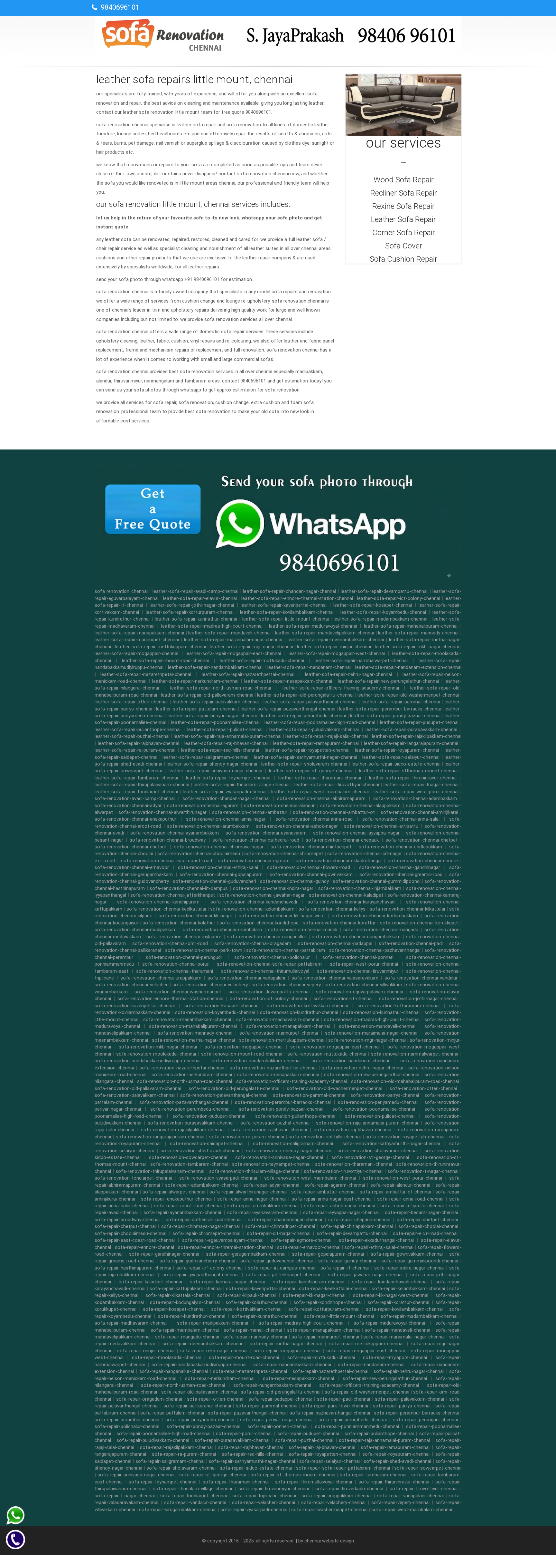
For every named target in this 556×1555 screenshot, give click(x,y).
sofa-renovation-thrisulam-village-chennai (254, 1171)
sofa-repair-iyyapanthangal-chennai (200, 1275)
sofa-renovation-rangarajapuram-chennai (160, 1137)
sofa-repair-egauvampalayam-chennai (223, 1240)
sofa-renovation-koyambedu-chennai (215, 1012)
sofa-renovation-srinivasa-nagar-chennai (279, 1157)
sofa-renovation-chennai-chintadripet (311, 847)
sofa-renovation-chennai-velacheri (132, 985)
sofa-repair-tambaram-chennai (373, 1475)
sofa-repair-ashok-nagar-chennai (339, 1206)
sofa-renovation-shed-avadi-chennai (200, 1151)
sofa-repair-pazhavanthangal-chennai (330, 1413)
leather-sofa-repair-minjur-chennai (334, 647)
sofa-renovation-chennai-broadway (168, 840)
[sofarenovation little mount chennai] (278, 34)
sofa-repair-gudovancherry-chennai (197, 1261)
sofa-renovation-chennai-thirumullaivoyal (265, 971)
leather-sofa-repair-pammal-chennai (401, 702)
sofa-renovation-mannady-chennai (195, 1033)
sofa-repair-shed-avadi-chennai (397, 1461)
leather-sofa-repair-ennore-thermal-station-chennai (297, 598)
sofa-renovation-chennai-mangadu (380, 929)
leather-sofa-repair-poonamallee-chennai (215, 722)
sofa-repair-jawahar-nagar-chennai (365, 1275)
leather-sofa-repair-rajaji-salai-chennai (326, 736)
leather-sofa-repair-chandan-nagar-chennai (289, 591)
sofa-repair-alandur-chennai (400, 1185)
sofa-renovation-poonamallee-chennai (373, 1109)
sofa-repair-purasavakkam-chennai (232, 1440)
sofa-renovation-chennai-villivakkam (363, 985)
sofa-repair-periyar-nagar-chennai (276, 1420)
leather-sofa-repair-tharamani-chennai (319, 778)
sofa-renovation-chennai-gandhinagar (399, 867)
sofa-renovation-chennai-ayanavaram (266, 833)
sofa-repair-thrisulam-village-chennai (192, 1489)
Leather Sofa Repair (403, 219)
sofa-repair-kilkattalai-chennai (177, 1295)
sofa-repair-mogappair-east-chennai (365, 1351)
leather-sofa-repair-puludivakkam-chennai (314, 729)
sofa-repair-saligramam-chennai (170, 1461)
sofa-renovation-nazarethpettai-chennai (273, 1068)
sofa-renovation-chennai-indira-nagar (273, 888)
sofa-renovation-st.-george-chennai (370, 1157)
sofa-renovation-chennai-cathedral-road (255, 840)
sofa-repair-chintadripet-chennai (280, 1226)
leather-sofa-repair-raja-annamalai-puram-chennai (228, 736)
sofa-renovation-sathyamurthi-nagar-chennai (391, 1143)
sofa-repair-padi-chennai (343, 1399)
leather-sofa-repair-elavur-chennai (200, 598)
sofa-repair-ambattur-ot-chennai (395, 1192)
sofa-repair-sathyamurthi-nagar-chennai (251, 1461)
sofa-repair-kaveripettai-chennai (260, 1288)
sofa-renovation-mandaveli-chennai (377, 1026)
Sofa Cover (403, 245)
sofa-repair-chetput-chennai (125, 1226)
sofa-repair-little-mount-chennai (339, 1316)
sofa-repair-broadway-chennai (127, 1219)
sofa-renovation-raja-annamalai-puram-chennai (367, 1123)
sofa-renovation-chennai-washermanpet (178, 992)
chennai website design (329, 1541)
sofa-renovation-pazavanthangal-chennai (183, 1102)
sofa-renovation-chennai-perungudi (184, 957)
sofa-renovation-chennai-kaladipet (346, 895)
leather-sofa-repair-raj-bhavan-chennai (226, 743)
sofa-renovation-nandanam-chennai (350, 1061)
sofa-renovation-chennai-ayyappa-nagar (356, 833)
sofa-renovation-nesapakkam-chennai (278, 1074)
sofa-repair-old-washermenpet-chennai (367, 1392)
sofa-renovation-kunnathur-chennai (381, 1012)
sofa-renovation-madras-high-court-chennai (372, 1019)
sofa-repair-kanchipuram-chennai (308, 1282)
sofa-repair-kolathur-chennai (256, 1302)
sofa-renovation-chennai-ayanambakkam (174, 833)
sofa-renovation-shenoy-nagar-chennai (288, 1151)
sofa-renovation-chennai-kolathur (179, 923)
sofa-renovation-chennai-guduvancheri (214, 881)
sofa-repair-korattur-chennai (398, 1302)
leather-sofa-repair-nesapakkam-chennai (288, 681)
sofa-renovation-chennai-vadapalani (246, 978)
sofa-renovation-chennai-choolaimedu (198, 853)
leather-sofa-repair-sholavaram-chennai (304, 764)
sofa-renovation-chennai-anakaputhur (135, 819)
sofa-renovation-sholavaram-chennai (378, 1151)
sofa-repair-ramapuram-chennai (395, 1447)
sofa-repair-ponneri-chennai (277, 1426)
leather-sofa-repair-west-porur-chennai (416, 792)
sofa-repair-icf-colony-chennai (209, 1268)
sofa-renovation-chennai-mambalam (222, 929)
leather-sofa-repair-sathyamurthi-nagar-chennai (305, 757)
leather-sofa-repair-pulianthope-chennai (138, 729)
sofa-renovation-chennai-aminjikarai (419, 812)
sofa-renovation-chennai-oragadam (252, 943)
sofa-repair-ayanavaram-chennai (262, 1212)
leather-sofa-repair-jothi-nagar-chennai (192, 605)
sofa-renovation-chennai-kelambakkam (252, 909)
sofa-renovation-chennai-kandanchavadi (253, 902)
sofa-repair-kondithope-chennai (327, 1302)
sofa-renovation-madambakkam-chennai (187, 1019)
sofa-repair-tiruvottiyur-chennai (424, 1489)
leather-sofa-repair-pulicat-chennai (225, 729)
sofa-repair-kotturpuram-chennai (323, 1309)
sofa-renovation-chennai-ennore (423, 861)
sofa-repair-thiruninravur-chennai (393, 1482)
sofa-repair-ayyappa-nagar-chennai (341, 1212)
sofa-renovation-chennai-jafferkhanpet (172, 895)
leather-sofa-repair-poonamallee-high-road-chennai (319, 722)
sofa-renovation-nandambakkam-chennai (256, 1061)
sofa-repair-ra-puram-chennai (184, 1454)
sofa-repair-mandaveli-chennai (397, 1330)
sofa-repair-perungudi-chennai (425, 1420)
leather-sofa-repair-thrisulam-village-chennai (242, 784)
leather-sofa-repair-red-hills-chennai (220, 750)
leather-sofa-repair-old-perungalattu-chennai (305, 695)
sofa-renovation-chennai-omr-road (170, 943)
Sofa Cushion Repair (403, 259)
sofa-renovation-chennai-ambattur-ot (334, 812)
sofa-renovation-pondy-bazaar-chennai (281, 1109)
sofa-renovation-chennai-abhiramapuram (321, 798)
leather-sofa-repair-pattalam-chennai (196, 709)
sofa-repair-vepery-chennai (400, 1502)
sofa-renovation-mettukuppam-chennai (281, 1040)
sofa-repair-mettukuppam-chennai (366, 1344)
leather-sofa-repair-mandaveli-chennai (229, 633)
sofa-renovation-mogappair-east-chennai (335, 1047)
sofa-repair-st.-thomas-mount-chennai (293, 1475)
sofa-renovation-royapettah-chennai (405, 1137)
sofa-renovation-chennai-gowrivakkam (311, 874)
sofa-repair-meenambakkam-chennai (202, 1344)
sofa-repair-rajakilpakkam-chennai (176, 1447)
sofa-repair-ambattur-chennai (323, 1192)
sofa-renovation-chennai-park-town (203, 950)
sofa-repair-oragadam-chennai (149, 1399)
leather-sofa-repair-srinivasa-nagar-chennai (215, 771)
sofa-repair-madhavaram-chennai (131, 1323)
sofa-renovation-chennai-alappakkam (360, 805)
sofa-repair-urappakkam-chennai (336, 1496)
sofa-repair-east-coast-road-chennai (135, 1240)
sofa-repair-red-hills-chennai (252, 1454)
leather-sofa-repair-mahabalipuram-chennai (411, 626)
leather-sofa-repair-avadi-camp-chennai (195, 591)
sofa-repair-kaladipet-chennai (150, 1282)
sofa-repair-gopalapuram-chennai (328, 1254)
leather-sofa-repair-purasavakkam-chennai (411, 729)
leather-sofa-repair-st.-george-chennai (310, 771)
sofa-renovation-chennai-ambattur (249, 812)
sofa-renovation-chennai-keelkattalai (166, 909)
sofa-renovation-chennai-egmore (254, 861)
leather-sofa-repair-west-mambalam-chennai (320, 792)
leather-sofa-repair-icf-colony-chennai (398, 598)
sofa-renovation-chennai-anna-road (314, 819)
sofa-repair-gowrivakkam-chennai (407, 1254)
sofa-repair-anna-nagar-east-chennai (332, 1199)
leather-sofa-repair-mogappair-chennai (136, 653)
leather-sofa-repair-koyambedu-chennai (383, 612)
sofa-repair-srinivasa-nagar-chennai (135, 1475)
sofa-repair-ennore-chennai (144, 1247)
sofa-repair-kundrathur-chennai (191, 1316)
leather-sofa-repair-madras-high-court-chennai (212, 626)
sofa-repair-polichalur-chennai (127, 1426)
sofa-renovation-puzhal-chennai (275, 1123)
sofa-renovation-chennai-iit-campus (189, 888)
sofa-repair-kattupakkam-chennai (186, 1288)
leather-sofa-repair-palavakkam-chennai (216, 702)
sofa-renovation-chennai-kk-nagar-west (282, 916)
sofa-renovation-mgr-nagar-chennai (367, 1040)
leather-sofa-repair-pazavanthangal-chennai (288, 709)
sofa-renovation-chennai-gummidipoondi (377, 881)
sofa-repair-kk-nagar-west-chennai (390, 1295)
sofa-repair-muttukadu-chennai (321, 1357)
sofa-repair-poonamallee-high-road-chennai (163, 1433)
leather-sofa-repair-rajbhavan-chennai (138, 743)
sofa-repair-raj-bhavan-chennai (322, 1447)
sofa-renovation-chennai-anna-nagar (225, 819)
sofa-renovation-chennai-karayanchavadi (351, 902)
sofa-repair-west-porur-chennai (364, 964)
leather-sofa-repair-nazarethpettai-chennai (248, 674)
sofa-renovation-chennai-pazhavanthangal (375, 950)
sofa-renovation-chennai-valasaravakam (335, 978)
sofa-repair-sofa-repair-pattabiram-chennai (343, 1468)
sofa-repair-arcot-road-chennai (188, 1206)
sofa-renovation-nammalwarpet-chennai (414, 1054)
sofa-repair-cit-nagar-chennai (278, 1233)
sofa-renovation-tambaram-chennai (189, 1164)
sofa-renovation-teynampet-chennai (271, 1164)
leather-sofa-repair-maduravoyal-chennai (313, 626)
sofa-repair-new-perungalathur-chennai (385, 1378)
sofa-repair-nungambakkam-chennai (272, 1385)
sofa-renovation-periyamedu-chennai (378, 1102)
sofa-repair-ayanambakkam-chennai (182, 1212)
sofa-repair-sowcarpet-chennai (427, 1468)
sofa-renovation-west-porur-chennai (402, 1178)
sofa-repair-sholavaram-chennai (181, 1468)
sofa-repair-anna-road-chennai (410, 1199)
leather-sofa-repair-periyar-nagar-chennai (212, 716)
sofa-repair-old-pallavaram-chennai (199, 1392)
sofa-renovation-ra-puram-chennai (246, 1137)
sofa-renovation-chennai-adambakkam (415, 798)
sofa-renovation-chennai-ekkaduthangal (339, 861)
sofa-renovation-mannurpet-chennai (278, 1033)
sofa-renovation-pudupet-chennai (208, 1116)
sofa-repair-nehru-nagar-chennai (409, 1371)
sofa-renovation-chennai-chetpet (421, 840)
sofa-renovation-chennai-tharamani (174, 971)
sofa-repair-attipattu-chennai (412, 1206)
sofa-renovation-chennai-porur (175, 964)
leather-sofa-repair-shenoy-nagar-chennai (212, 764)
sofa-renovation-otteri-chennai (423, 1088)
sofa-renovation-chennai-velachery (210, 985)
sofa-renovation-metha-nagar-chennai (193, 1040)
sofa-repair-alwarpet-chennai (174, 1192)
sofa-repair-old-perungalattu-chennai (280, 1392)
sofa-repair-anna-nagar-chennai (251, 1199)
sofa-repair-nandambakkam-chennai (292, 1364)
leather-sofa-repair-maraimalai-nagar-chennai (233, 639)
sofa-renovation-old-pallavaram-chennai (138, 1088)
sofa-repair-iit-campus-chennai (281, 1268)
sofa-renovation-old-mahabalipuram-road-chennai (405, 1081)
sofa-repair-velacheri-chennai (263, 1502)
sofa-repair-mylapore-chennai (395, 1357)
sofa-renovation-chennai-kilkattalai (407, 909)
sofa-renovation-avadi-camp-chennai (135, 798)
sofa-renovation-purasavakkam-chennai (191, 1123)
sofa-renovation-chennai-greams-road (400, 874)
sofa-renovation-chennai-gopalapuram (221, 874)
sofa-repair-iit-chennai (344, 1268)
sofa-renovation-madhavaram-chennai (277, 1019)
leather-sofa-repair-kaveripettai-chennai (284, 605)
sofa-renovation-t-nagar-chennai (423, 1171)
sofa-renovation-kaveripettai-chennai (135, 1006)
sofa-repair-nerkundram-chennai (220, 1378)
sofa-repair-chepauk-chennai (359, 1219)
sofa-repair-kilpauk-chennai (246, 1295)
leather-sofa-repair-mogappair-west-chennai (337, 653)
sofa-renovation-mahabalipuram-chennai (193, 1026)
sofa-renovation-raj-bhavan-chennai (352, 1130)
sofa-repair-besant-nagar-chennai (421, 1212)
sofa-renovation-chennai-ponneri (358, 957)
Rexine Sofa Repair (403, 206)
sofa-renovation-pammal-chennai (309, 1095)
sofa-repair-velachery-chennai (333, 1502)
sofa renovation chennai (121, 591)
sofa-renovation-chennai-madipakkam (136, 929)
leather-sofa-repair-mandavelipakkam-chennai (324, 633)
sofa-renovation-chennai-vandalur (421, 978)
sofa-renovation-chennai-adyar (128, 805)
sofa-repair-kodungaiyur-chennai (185, 1302)
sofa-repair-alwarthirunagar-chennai (248, 1192)
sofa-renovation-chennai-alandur (279, 805)
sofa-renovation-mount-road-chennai (241, 1054)
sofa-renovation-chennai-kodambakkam (375, 916)
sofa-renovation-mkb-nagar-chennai (158, 1047)
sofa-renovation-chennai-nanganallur (266, 937)
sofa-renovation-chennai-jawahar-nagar (262, 895)
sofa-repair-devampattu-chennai (352, 1233)
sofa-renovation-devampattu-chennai (269, 992)
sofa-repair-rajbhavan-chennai (250, 1447)
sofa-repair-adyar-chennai (271, 1185)
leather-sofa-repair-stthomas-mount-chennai (408, 771)
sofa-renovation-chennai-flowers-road (308, 867)
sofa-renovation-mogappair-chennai (244, 1047)
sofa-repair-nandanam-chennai (371, 1364)
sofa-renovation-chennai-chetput (131, 847)
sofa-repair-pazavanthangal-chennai (247, 1413)
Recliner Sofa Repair (403, 193)
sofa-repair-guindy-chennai (347, 1261)
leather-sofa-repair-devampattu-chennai (384, 591)
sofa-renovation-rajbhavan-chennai (269, 1130)
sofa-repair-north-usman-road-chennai (183, 1385)
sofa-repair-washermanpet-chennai (329, 1509)
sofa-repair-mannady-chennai (255, 1337)
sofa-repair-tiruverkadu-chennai (349, 1489)
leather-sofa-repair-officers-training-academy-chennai (341, 688)
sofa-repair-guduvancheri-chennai (276, 1261)
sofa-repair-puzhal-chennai (304, 1440)
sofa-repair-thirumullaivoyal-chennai (313, 1482)
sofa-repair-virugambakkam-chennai (178, 1509)
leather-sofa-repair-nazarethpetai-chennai (145, 674)
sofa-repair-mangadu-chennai (187, 1337)
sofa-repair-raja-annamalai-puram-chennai (384, 1440)
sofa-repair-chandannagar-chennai (285, 1219)
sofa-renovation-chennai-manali (302, 929)
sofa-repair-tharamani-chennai (236, 1482)
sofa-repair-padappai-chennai (280, 1399)
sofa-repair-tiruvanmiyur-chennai (273, 1489)
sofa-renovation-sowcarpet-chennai (188, 1157)
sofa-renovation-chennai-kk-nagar (195, 916)
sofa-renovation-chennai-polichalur (272, 957)
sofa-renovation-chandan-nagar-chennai (226, 798)
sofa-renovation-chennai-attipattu (381, 826)
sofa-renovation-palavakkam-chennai (135, 1095)
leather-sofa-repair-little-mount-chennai (285, 619)
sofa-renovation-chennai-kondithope (259, 923)
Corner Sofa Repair (403, 232)
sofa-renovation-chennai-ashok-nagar (297, 826)
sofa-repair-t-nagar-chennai (125, 1496)
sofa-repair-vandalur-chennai (195, 1502)
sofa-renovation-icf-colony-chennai (268, 998)
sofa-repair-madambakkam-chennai (419, 1316)
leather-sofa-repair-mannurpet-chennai (137, 639)
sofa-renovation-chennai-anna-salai (401, 819)
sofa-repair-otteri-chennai (215, 1399)
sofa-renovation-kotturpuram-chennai (398, 1006)
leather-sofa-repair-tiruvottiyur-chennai (336, 784)
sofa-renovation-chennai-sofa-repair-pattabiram (269, 964)
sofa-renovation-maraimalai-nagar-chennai (371, 1033)
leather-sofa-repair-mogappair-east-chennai (233, 653)
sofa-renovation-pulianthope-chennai (295, 1116)
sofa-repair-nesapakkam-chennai (298, 1378)
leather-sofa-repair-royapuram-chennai (397, 750)
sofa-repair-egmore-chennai (301, 1240)
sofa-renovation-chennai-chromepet (283, 853)
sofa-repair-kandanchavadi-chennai (390, 1282)
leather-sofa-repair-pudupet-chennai (419, 722)
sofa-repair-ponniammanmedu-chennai (357, 1426)
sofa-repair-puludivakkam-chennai (152, 1440)
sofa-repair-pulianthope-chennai (379, 1433)
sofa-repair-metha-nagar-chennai (286, 1344)
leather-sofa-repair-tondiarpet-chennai (136, 792)
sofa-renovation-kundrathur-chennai (299, 1012)
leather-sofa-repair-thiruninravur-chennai (413, 778)
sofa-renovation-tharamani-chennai (353, 1164)
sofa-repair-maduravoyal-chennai (389, 1323)
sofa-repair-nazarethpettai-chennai (330, 1371)
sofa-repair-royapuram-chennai (396, 1454)
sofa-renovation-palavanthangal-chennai (223, 1095)
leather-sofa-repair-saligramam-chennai (205, 757)
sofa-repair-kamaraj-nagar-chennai (227, 1282)
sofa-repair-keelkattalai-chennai (333, 1288)
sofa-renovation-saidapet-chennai (207, 1143)
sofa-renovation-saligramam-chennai (293, 1143)
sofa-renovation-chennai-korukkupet (419, 923)
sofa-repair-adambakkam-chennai (201, 1185)
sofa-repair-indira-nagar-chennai (409, 1268)
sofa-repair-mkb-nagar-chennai (213, 1351)
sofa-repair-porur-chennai (244, 1433)
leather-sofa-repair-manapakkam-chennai (139, 633)
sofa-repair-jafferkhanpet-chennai (283, 1275)
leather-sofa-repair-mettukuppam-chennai (160, 647)
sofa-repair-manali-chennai (253, 1330)
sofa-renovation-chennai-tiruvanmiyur (357, 971)
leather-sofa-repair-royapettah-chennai (307, 750)
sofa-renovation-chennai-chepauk (342, 840)
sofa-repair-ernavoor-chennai (308, 1247)
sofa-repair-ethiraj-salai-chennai (378, 1247)
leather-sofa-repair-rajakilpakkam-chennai (416, 736)
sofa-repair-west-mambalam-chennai (411, 1509)
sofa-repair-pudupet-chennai (308, 1433)
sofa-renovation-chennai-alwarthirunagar (162, 812)
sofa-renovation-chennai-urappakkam (160, 978)
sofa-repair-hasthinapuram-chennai (133, 1268)
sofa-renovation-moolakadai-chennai (156, 1054)
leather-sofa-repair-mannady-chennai (418, 633)
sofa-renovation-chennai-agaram (202, 805)
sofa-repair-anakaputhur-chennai (176, 1199)
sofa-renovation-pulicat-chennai (379, 1116)
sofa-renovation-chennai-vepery (286, 985)
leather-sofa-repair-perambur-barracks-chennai (390, 709)
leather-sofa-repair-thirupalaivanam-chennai (142, 784)
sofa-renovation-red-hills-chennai (325, 1137)
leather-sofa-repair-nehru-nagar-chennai (348, 674)
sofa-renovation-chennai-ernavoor (132, 867)
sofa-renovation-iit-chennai (343, 998)
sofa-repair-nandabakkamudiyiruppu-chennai (199, 1364)
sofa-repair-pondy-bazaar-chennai (203, 1426)
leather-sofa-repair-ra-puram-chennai (135, 750)
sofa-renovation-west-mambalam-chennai (310, 1178)
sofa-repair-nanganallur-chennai (173, 1371)
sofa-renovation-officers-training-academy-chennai (291, 1081)
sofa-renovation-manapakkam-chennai (288, 1026)
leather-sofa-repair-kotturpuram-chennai (190, 612)
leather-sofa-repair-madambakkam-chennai (380, 619)
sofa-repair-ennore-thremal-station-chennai (225, 1247)
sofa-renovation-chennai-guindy (294, 881)
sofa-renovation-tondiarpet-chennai (133, 1178)
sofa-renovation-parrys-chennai (384, 1095)
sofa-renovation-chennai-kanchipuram (158, 902)
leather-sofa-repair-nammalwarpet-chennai (361, 660)
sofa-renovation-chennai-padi (411, 943)
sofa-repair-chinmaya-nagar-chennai (200, 1226)
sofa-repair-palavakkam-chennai (409, 1399)
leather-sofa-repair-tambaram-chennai (136, 778)
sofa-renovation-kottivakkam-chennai (307, 1006)
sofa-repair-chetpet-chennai (427, 1219)
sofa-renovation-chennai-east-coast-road (166, 861)
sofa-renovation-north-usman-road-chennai (184, 1081)
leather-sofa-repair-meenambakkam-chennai (336, 639)
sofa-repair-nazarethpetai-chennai (250, 1371)
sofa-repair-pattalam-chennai (172, 1413)
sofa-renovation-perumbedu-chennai (189, 1109)
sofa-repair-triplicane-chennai (264, 1496)
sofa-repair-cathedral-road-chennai (204, 1219)
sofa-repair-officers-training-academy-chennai (369, 1385)
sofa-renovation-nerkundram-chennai (192, 1074)
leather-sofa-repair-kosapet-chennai (372, 605)
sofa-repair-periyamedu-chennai (199, 1420)
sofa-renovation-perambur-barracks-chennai (283, 1102)
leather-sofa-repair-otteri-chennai (131, 702)
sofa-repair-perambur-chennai (127, 1420)
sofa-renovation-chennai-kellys (332, 909)
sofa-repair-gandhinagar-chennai (164, 1254)
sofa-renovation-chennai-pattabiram (285, 950)
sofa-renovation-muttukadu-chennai (326, 1054)
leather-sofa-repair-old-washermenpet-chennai (408, 695)
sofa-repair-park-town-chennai (335, 1406)
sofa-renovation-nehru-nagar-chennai (362, 1068)
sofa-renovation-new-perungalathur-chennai (371, 1074)
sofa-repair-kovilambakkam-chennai (404, 1309)
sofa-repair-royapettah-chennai (323, 1454)
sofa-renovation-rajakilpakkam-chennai (183, 1130)
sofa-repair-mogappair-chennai (287, 1351)
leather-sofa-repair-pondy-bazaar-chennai (395, 716)
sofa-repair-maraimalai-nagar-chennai (404, 1337)
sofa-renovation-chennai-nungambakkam (356, 937)
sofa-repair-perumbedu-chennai (353, 1420)
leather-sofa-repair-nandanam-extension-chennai (408, 667)
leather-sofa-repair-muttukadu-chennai (262, 660)
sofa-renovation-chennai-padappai (335, 943)
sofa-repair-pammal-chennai (266, 1406)
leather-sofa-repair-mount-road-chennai (165, 660)
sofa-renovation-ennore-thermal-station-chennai (170, 998)
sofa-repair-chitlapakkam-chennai (356, 1226)
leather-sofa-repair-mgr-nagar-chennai (251, 647)
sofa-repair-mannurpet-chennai (325, 1337)
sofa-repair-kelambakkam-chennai (408, 1288)
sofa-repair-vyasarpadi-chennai (253, 1509)
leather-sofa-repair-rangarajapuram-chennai (411, 743)
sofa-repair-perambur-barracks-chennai (416, 1413)
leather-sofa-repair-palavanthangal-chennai (310, 702)
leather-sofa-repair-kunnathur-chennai (196, 619)
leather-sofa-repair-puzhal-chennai (132, 736)
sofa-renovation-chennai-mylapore (183, 937)
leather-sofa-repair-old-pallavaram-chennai (207, 695)
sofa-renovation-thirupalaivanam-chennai (160, 1171)
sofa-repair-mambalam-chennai (185, 1330)
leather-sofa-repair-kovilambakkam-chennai (287, 612)
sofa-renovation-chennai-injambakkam (359, 888)
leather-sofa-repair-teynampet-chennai (228, 778)
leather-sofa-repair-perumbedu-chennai (303, 716)
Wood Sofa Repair (404, 179)
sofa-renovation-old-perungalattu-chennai (234, 1088)
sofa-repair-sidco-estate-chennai (256, 1468)
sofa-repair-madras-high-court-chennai (301, 1323)
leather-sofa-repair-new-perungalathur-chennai (388, 681)
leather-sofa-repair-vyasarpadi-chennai (224, 792)
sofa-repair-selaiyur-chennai (329, 1461)
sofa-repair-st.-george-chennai (212, 1475)
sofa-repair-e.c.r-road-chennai (425, 1233)
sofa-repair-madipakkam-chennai (212, 1323)
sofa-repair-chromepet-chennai (206, 1233)
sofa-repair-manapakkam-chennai (323, 1330)
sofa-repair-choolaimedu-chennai (130, 1233)
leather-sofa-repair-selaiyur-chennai (401, 757)
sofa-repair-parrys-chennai (402, 1406)
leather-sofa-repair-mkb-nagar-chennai (417, 647)
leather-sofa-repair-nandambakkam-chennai (215, 667)
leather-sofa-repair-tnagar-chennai (421, 784)
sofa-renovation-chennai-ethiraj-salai (218, 867)
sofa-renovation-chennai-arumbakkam (208, 826)
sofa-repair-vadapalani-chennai (410, 1496)
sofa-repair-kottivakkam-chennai (246, 1309)
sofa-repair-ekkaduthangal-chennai (376, 1240)
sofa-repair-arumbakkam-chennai (263, 1206)
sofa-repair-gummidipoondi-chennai (419, 1261)
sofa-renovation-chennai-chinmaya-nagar (219, 847)
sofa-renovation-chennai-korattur (339, 923)
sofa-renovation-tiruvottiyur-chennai (343, 1171)
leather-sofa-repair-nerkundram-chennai (195, 681)
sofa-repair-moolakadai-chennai (166, 1357)
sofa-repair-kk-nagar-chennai (314, 1295)
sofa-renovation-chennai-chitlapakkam (400, 847)
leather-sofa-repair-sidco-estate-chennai (396, 764)
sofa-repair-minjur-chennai (145, 1351)
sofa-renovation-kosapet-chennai (220, 1006)
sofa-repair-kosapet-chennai (174, 1309)
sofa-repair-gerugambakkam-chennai (245, 1254)
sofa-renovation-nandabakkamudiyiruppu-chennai (147, 1061)
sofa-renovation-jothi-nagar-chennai (418, 998)
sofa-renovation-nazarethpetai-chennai (181, 1068)
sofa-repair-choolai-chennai (428, 1226)
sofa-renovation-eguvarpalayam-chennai (359, 992)
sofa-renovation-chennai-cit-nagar (364, 853)
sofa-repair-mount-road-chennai (244, 1357)
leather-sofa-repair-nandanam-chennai (309, 667)
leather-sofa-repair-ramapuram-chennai (316, 743)
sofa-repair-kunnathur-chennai (264, 1316)
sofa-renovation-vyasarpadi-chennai (218, 1178)
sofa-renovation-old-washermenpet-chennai (334, 1088)
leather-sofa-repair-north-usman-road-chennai (220, 688)
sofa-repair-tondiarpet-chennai (193, 1496)
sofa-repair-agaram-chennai (334, 1185)
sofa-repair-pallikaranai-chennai (197, 1406)
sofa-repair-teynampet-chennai (162, 1482)
